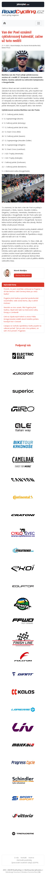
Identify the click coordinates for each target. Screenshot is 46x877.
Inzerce (31, 857)
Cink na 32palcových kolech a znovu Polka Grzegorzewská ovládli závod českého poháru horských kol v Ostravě (21, 319)
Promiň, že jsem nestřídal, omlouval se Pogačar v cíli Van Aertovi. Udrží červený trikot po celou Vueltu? (23, 291)
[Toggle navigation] (38, 23)
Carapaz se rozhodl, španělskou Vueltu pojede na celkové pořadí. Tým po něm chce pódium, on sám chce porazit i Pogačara (22, 328)
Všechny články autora (22, 275)
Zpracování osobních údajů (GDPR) (24, 862)
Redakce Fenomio (29, 872)
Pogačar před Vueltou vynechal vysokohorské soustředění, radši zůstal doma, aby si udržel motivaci (21, 300)
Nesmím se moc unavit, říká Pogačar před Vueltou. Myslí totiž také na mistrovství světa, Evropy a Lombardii (21, 309)
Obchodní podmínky (24, 860)
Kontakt (24, 857)
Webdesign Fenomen (13, 872)
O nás (16, 857)
